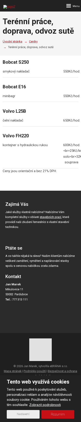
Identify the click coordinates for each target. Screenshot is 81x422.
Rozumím (58, 414)
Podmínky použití (35, 371)
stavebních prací (50, 217)
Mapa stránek (13, 371)
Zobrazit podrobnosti (45, 405)
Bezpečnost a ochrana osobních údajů (53, 373)
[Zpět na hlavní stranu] (24, 4)
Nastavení (23, 414)
